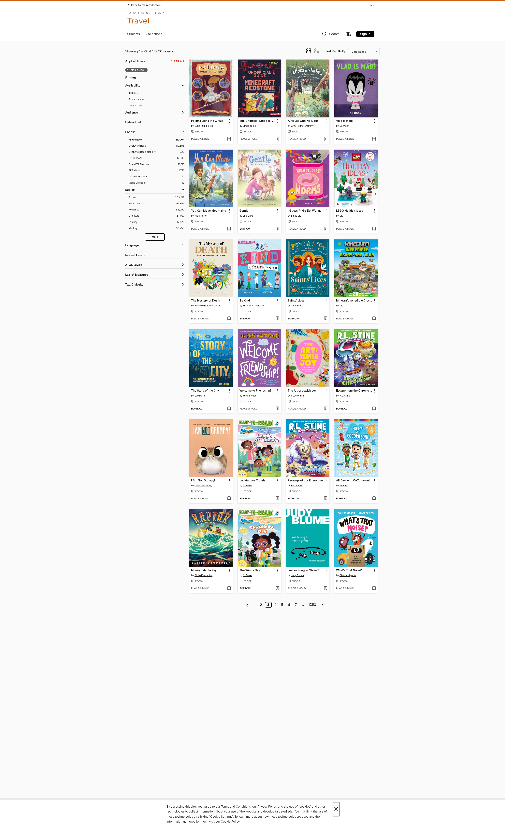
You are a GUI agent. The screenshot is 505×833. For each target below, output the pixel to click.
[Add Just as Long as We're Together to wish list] (325, 588)
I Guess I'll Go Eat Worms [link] (304, 211)
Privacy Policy (267, 807)
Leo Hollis (200, 395)
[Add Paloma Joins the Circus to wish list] (228, 139)
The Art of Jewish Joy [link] (302, 391)
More (155, 237)
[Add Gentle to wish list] (277, 229)
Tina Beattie (297, 305)
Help (371, 5)
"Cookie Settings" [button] (221, 817)
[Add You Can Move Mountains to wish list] (228, 229)
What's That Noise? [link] (349, 570)
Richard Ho (201, 215)
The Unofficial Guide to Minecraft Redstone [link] (257, 121)
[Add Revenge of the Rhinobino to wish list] (325, 498)
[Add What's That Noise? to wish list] (373, 588)
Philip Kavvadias (203, 575)
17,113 (312, 605)
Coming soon (136, 105)
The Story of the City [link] (205, 391)
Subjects (133, 34)
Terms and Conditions (236, 807)
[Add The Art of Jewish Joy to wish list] (325, 408)
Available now (136, 99)
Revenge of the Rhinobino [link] (305, 480)
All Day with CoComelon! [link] (353, 480)
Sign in (365, 34)
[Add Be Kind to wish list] (277, 318)
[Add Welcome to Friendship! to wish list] (277, 408)
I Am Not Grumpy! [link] (203, 480)
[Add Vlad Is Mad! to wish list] (373, 139)
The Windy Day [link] (249, 570)
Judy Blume (297, 575)
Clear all (177, 61)
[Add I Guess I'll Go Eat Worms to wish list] (325, 229)
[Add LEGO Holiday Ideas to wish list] (373, 229)
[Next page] (322, 604)
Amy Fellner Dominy (302, 126)
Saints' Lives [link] (296, 300)
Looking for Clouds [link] (252, 480)
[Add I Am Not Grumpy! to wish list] (228, 498)
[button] (330, 35)
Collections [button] (155, 34)
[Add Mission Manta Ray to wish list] (228, 588)
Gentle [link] (243, 211)
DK (341, 215)
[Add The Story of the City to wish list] (228, 408)
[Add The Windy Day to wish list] (277, 588)
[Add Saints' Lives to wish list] (325, 318)
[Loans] (348, 35)
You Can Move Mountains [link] (208, 211)
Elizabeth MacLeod (253, 305)
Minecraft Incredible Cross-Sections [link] (354, 300)
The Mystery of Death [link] (205, 300)
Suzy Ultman (298, 395)
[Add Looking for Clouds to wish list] (277, 498)
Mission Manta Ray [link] (204, 570)
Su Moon (344, 126)
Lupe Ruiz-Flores (204, 126)
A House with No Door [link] (303, 121)
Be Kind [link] (244, 300)
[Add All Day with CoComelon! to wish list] (373, 498)
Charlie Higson (347, 575)
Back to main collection (145, 5)
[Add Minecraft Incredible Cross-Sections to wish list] (373, 318)
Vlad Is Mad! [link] (344, 121)
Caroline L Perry (203, 485)
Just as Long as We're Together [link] (306, 570)
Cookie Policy (230, 822)
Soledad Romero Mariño (208, 305)
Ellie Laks (248, 215)
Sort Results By (335, 51)
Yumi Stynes (249, 395)
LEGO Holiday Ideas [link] (349, 211)
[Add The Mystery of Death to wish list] (228, 318)
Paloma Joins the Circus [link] (207, 121)
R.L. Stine (344, 395)
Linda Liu (296, 215)
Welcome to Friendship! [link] (255, 391)
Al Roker (247, 485)
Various (343, 485)
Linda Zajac (249, 126)
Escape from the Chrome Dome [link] (354, 391)
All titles (133, 93)
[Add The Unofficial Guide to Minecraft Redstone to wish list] (277, 139)
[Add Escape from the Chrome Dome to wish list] (373, 408)
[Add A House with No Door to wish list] (325, 139)
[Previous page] (247, 604)
